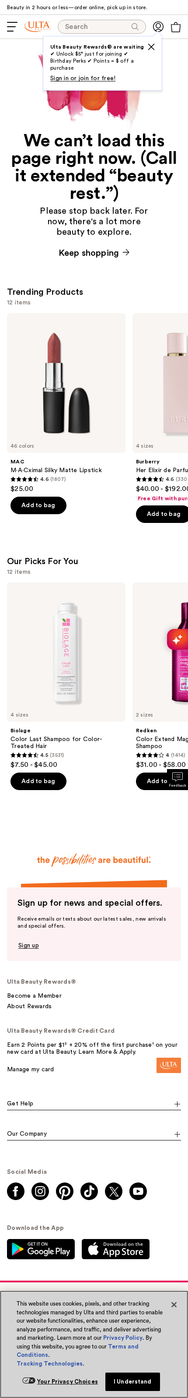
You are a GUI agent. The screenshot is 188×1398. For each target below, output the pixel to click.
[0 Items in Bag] (176, 27)
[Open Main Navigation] (12, 27)
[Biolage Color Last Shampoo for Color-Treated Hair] (66, 676)
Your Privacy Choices (67, 1381)
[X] (151, 46)
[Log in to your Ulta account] (158, 26)
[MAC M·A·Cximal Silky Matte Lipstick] (66, 403)
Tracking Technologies (50, 1363)
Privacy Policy (123, 1338)
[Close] (174, 1304)
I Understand (133, 1381)
